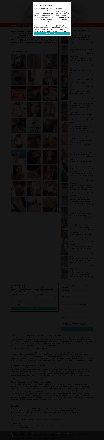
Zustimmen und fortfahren (52, 33)
